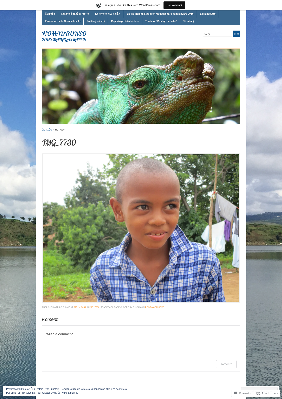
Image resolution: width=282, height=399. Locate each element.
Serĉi (236, 34)
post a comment (154, 307)
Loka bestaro (208, 13)
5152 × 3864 (80, 307)
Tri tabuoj (188, 21)
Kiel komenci (174, 5)
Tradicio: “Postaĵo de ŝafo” (161, 21)
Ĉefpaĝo (50, 13)
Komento (226, 364)
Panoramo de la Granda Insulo (62, 21)
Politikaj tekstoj (96, 21)
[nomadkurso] (141, 86)
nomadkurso (64, 33)
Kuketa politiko (70, 392)
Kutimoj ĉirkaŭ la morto (75, 13)
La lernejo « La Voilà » (108, 13)
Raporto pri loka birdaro (125, 21)
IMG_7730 (94, 307)
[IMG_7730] (141, 227)
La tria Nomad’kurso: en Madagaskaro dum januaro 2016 (160, 13)
